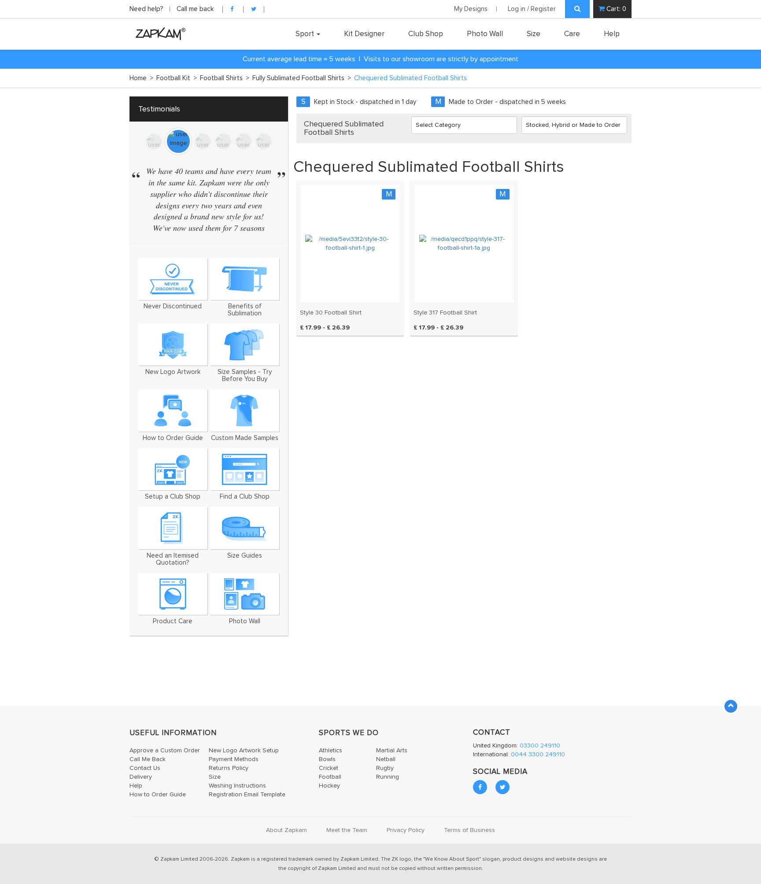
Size (533, 34)
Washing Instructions (237, 785)
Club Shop (425, 34)
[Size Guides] (244, 528)
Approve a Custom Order (164, 750)
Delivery (140, 776)
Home (141, 78)
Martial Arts (391, 750)
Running (387, 776)
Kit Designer (364, 34)
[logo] (158, 33)
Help (612, 34)
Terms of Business (469, 830)
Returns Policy (228, 768)
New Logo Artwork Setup (244, 750)
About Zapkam (286, 830)
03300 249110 (540, 745)
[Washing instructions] (173, 594)
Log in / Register (532, 9)
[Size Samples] (244, 345)
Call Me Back (147, 759)
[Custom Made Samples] (244, 410)
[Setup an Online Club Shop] (173, 469)
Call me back (195, 9)
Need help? (147, 9)
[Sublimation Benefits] (244, 279)
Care (572, 34)
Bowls (327, 759)
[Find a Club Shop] (244, 469)
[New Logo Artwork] (173, 345)
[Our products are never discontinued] (173, 279)
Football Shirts (224, 78)
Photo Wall (485, 34)
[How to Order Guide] (173, 410)
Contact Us (144, 768)
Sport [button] (306, 34)
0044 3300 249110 (538, 754)
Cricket (328, 768)
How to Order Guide (157, 794)
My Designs (471, 9)
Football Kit (176, 78)
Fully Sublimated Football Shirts (301, 78)
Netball (385, 759)
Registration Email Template (247, 794)
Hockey (329, 785)
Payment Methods (234, 759)
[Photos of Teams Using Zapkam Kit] (244, 594)
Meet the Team (346, 830)
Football (330, 776)
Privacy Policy (406, 830)
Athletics (330, 750)
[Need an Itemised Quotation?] (173, 528)
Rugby (385, 768)
